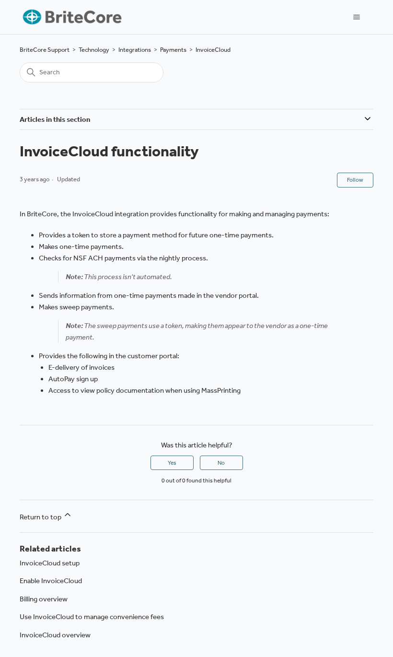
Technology (94, 49)
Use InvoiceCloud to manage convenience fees (92, 616)
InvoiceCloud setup (50, 563)
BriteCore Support (44, 49)
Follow (355, 179)
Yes (172, 462)
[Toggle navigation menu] (356, 17)
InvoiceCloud (213, 49)
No (221, 462)
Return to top (41, 517)
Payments (173, 49)
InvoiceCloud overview (55, 635)
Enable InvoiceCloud (51, 580)
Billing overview (44, 599)
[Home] (71, 17)
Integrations (134, 49)
